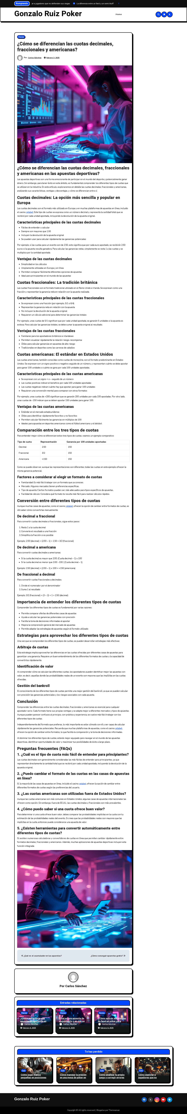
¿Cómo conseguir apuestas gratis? (107, 955)
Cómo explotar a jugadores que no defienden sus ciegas (149, 1077)
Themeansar (114, 1110)
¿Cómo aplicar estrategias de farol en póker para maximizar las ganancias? (112, 1021)
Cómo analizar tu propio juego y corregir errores (112, 1076)
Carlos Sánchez (34, 58)
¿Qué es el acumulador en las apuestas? (42, 955)
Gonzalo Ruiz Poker (48, 13)
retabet (29, 212)
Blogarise (100, 1110)
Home (119, 14)
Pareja (21, 37)
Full (23, 1070)
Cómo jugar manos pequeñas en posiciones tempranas (33, 1077)
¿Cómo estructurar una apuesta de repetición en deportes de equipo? (33, 1021)
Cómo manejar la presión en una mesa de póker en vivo (73, 1077)
